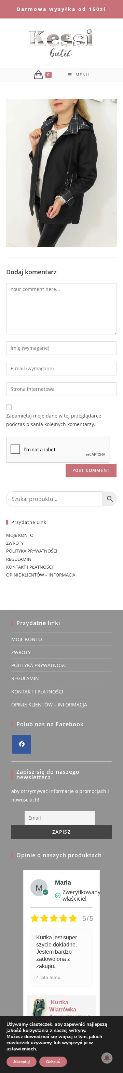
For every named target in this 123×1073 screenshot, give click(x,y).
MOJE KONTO (19, 535)
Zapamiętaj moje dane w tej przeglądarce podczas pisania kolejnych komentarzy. (53, 419)
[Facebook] (21, 744)
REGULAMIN (18, 559)
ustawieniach (21, 1049)
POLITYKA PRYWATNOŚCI (31, 551)
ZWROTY (15, 543)
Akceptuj (21, 1061)
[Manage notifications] (106, 1057)
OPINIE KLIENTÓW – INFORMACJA (40, 575)
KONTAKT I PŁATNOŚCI (29, 567)
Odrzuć (53, 1061)
